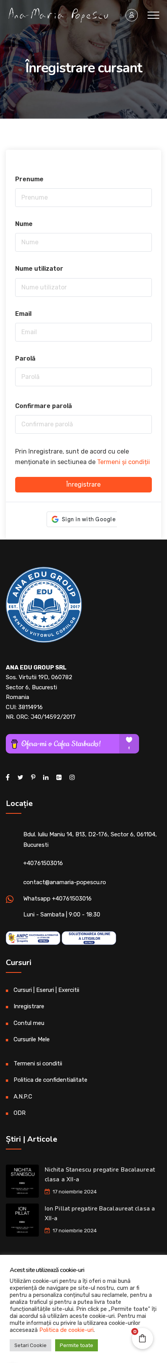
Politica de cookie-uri (66, 1329)
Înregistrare (83, 484)
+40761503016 (43, 863)
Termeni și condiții (123, 462)
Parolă (25, 358)
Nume (24, 224)
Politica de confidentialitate (50, 1079)
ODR (20, 1112)
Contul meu (29, 1023)
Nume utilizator (39, 268)
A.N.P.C (23, 1096)
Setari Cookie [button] (30, 1345)
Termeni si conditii (38, 1063)
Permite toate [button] (76, 1345)
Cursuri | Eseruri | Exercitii (46, 989)
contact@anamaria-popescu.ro (64, 882)
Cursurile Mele (32, 1039)
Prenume (29, 179)
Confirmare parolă (43, 406)
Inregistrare (29, 1006)
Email (23, 313)
